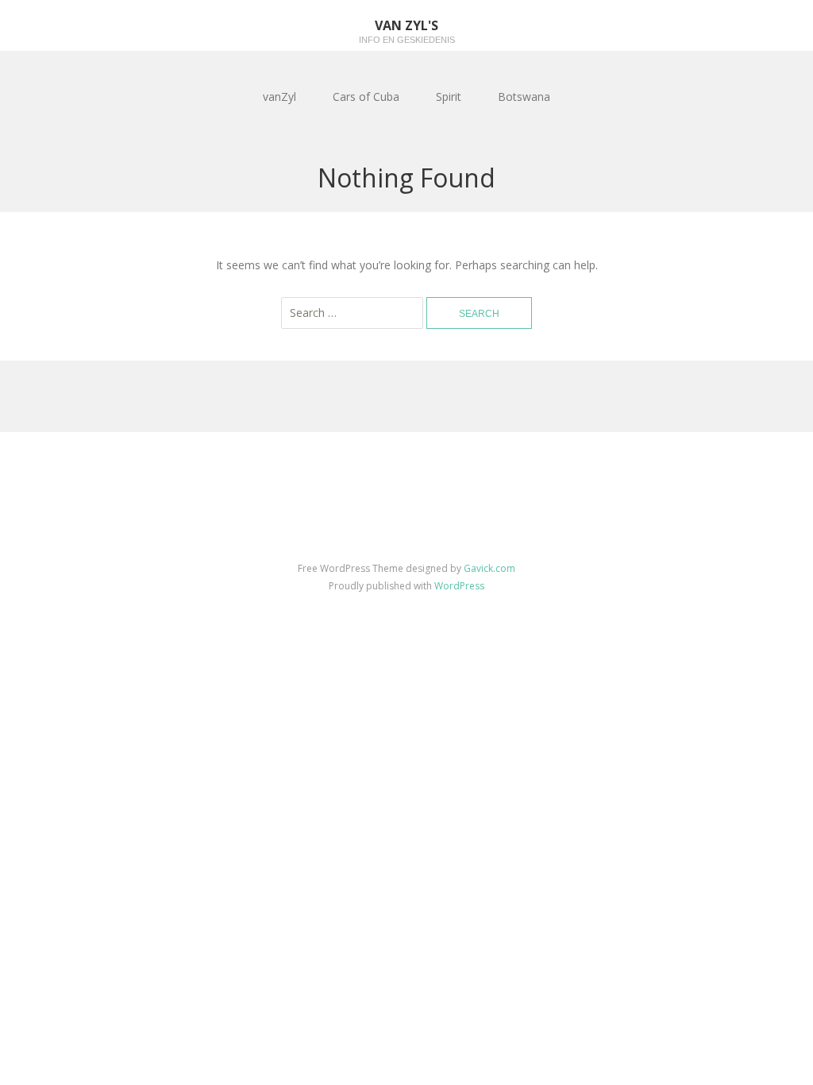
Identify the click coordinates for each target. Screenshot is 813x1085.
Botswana (524, 96)
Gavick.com (489, 568)
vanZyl (279, 96)
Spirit (448, 96)
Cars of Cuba (366, 96)
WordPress (459, 586)
